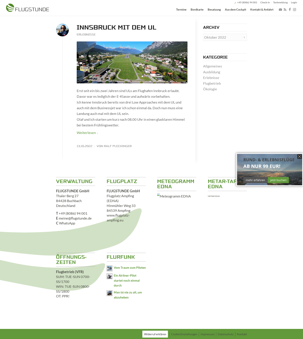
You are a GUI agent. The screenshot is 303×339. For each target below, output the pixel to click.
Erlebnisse (86, 34)
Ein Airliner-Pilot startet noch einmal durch (127, 280)
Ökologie (210, 89)
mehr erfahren (255, 180)
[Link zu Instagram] (294, 9)
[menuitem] (265, 2)
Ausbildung (211, 72)
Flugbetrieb (212, 83)
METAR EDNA (214, 196)
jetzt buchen (278, 180)
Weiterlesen (86, 132)
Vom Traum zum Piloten (130, 267)
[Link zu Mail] (280, 9)
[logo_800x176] (27, 8)
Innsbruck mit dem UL (116, 27)
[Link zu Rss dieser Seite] (285, 9)
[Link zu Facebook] (290, 9)
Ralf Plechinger (118, 146)
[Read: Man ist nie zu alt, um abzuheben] (109, 293)
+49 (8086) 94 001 (247, 2)
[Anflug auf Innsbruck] (132, 62)
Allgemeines (212, 66)
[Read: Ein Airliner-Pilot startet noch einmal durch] (109, 276)
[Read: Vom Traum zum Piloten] (109, 268)
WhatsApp (67, 223)
